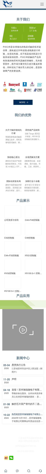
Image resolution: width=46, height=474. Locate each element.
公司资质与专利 (11, 219)
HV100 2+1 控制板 (33, 273)
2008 (30, 35)
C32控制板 (9, 237)
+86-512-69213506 (25, 451)
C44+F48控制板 (32, 219)
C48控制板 (30, 237)
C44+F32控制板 (11, 255)
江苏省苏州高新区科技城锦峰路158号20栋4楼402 (31, 439)
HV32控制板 (10, 273)
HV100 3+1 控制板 (12, 290)
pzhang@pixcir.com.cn (26, 445)
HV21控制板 (30, 255)
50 (11, 35)
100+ (14, 27)
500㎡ (32, 27)
